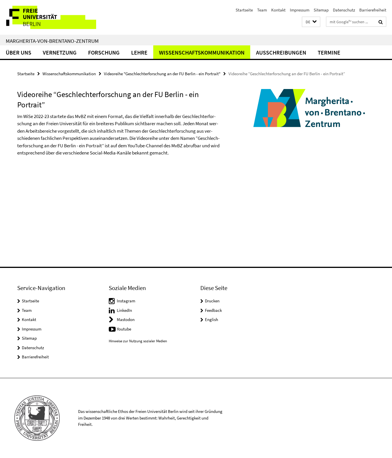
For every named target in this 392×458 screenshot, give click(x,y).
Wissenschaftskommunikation (201, 52)
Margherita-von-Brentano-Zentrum (52, 40)
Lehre (139, 52)
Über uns (18, 52)
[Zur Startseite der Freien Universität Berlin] (48, 17)
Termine (329, 52)
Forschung (104, 52)
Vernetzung (60, 52)
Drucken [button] (212, 301)
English (211, 319)
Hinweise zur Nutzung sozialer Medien (138, 341)
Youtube (124, 329)
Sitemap (321, 10)
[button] (311, 22)
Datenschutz (344, 10)
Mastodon (126, 319)
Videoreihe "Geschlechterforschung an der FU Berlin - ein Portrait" (162, 73)
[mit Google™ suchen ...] (380, 21)
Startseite (244, 10)
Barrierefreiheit (372, 10)
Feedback (213, 310)
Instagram (126, 301)
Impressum (299, 10)
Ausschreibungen (281, 52)
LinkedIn (124, 310)
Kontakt (278, 10)
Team (262, 10)
